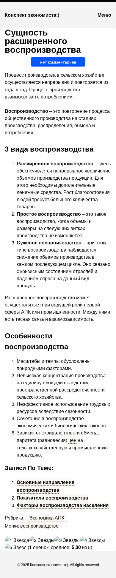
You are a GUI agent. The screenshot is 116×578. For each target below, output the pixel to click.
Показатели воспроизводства (52, 497)
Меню (104, 14)
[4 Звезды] (92, 540)
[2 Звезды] (41, 540)
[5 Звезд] (15, 547)
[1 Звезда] (17, 540)
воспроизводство (39, 525)
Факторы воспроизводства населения (63, 505)
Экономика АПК (46, 517)
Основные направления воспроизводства (45, 486)
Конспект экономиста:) (32, 14)
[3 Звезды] (67, 540)
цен (72, 440)
